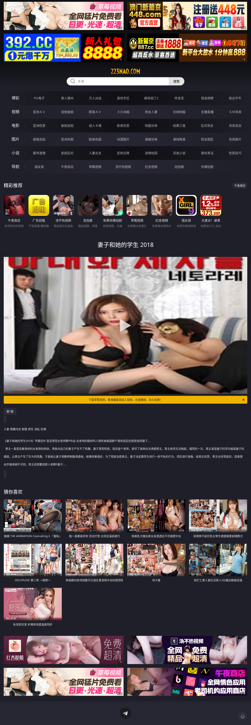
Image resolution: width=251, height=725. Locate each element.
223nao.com (125, 71)
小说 (15, 153)
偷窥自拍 (39, 139)
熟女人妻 (151, 112)
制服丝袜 (151, 125)
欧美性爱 (123, 125)
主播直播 (207, 112)
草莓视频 (95, 167)
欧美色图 (95, 139)
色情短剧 (207, 167)
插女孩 (39, 167)
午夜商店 (67, 167)
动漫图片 (123, 139)
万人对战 (95, 98)
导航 (15, 166)
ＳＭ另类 (235, 112)
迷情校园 (151, 153)
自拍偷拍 (67, 112)
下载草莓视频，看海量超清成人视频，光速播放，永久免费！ (125, 399)
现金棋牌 (207, 98)
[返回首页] (242, 716)
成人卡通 (95, 125)
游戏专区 (123, 98)
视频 (15, 111)
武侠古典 (123, 153)
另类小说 (179, 153)
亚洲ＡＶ (39, 112)
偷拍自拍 (67, 125)
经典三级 (179, 125)
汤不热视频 (123, 167)
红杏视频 (151, 167)
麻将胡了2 (151, 98)
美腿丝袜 (151, 139)
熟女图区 (207, 139)
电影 (15, 125)
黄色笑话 (207, 153)
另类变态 (235, 125)
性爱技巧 (235, 153)
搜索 (176, 81)
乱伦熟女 (207, 125)
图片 (15, 139)
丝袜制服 (179, 112)
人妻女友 (95, 153)
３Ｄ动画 (123, 112)
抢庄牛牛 (235, 98)
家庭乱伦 (67, 153)
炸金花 (179, 98)
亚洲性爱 (39, 125)
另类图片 (235, 139)
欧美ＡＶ (95, 112)
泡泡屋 (179, 167)
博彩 (15, 98)
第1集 (10, 411)
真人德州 (67, 98)
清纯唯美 (179, 139)
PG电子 (39, 98)
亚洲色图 (67, 139)
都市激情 (39, 153)
